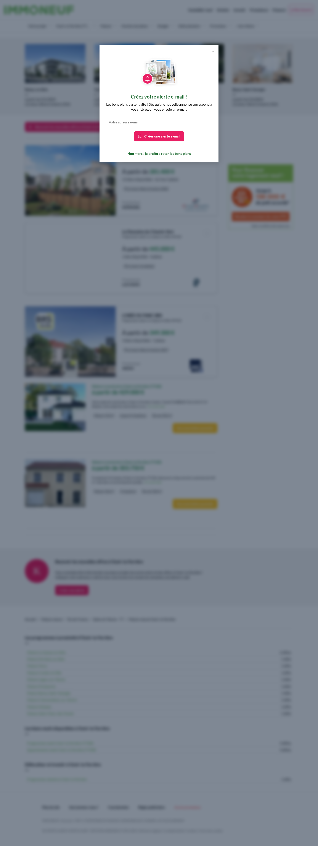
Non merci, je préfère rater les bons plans (159, 153)
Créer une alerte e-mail (162, 136)
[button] (213, 50)
